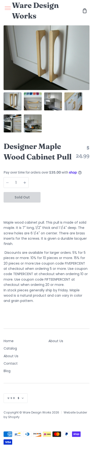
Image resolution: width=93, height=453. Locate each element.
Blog (7, 370)
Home (9, 341)
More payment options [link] (65, 208)
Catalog (10, 348)
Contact (11, 363)
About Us (11, 356)
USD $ (14, 398)
